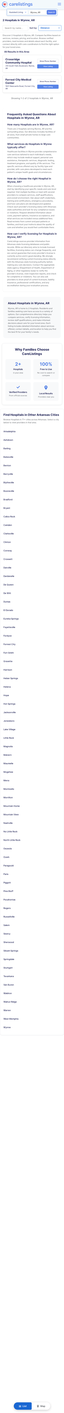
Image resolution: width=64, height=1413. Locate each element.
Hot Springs (9, 703)
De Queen (8, 584)
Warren (7, 1010)
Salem (6, 925)
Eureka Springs (11, 618)
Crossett (7, 559)
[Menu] (59, 4)
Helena (7, 686)
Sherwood (8, 942)
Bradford (7, 499)
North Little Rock (11, 840)
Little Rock (8, 738)
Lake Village (9, 729)
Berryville (8, 474)
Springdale (8, 959)
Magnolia (8, 746)
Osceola (7, 848)
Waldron (7, 993)
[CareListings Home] (26, 4)
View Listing (48, 66)
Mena (6, 780)
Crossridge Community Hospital (18, 61)
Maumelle (8, 763)
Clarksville (8, 533)
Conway (7, 550)
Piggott (7, 882)
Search (51, 12)
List (24, 1406)
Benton (7, 465)
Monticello (8, 789)
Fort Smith (8, 652)
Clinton (7, 542)
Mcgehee (8, 772)
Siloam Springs (10, 950)
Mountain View (11, 814)
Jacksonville (9, 712)
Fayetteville (9, 627)
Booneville (8, 491)
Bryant (6, 508)
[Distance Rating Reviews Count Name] (49, 28)
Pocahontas (9, 899)
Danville (7, 567)
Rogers (7, 908)
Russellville (9, 916)
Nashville (8, 823)
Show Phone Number (48, 61)
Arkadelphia (9, 431)
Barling (7, 448)
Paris (5, 874)
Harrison (7, 669)
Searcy (6, 933)
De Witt (7, 593)
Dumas (6, 601)
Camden (7, 525)
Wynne (7, 1027)
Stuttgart (8, 967)
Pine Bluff (8, 891)
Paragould (8, 865)
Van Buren (8, 984)
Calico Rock (9, 516)
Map (42, 1406)
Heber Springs (10, 678)
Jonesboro (8, 721)
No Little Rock (10, 831)
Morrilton (8, 797)
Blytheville (8, 482)
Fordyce (7, 635)
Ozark (6, 857)
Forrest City (9, 644)
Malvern (7, 755)
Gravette (7, 661)
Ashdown (8, 440)
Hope (6, 695)
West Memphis (11, 1018)
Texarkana (8, 976)
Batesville (8, 457)
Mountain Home (11, 806)
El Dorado (8, 610)
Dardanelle (8, 576)
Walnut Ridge (10, 1001)
